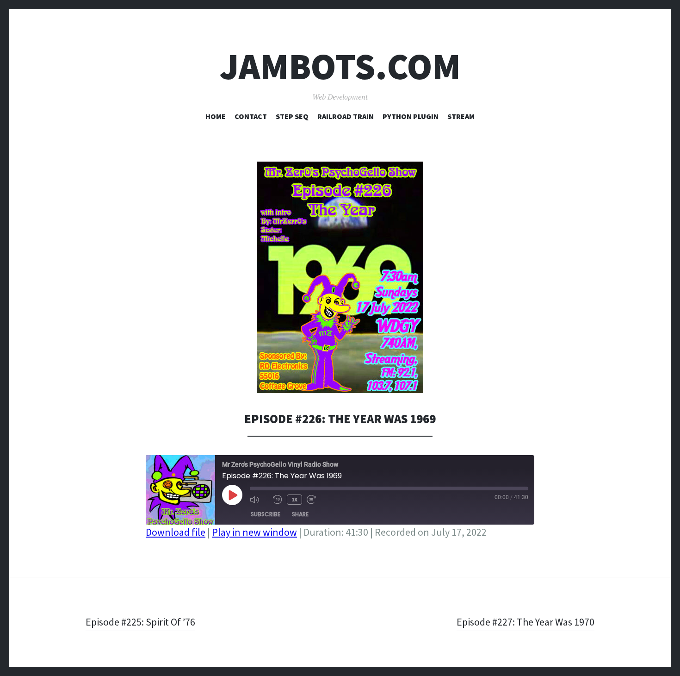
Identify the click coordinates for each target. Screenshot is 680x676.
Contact (251, 116)
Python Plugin (411, 116)
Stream (461, 116)
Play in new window (254, 532)
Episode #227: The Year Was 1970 (525, 621)
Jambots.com (340, 66)
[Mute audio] (259, 499)
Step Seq (292, 116)
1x (294, 499)
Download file (175, 532)
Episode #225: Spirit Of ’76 (140, 621)
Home (215, 116)
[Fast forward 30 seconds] (316, 499)
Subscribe (265, 514)
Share (300, 514)
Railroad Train (345, 116)
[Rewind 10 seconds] (277, 499)
